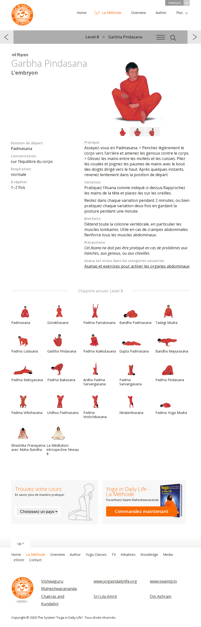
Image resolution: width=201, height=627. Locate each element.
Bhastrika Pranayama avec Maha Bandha (28, 447)
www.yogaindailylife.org (115, 581)
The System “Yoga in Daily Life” (22, 13)
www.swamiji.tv (163, 581)
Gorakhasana (57, 322)
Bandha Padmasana (135, 322)
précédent (6, 37)
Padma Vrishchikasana (95, 414)
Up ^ (20, 543)
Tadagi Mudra (166, 322)
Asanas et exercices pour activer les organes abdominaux (136, 266)
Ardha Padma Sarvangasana (94, 381)
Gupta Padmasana (134, 351)
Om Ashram (160, 596)
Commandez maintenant (141, 511)
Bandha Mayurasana (171, 351)
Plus (179, 12)
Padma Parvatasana (99, 322)
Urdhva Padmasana (62, 412)
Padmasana (20, 322)
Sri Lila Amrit (105, 596)
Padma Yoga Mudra (171, 412)
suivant (194, 37)
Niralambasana (131, 412)
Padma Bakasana (61, 379)
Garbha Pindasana (61, 351)
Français (174, 3)
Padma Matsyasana (27, 379)
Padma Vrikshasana (26, 412)
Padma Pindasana (169, 379)
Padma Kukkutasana (99, 351)
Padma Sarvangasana (130, 381)
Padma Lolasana (24, 351)
